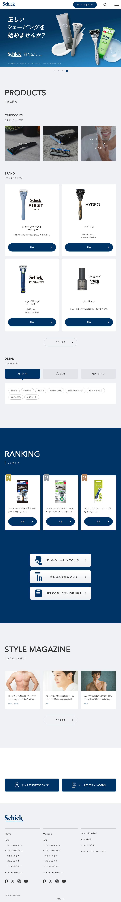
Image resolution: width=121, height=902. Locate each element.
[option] (60, 38)
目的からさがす (13, 856)
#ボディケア (32, 397)
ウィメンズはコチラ (85, 5)
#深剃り (41, 391)
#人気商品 (27, 391)
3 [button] (62, 70)
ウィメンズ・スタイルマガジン (53, 872)
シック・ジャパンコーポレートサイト (93, 851)
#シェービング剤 (95, 391)
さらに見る (61, 342)
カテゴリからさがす (15, 845)
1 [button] (54, 71)
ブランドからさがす (15, 850)
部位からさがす (13, 861)
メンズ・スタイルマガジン (14, 872)
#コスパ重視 (16, 397)
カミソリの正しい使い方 (89, 833)
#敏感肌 (14, 391)
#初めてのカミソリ (75, 391)
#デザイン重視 (56, 391)
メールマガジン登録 (87, 845)
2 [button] (58, 70)
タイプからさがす (14, 866)
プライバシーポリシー (12, 895)
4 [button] (66, 70)
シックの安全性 (86, 839)
